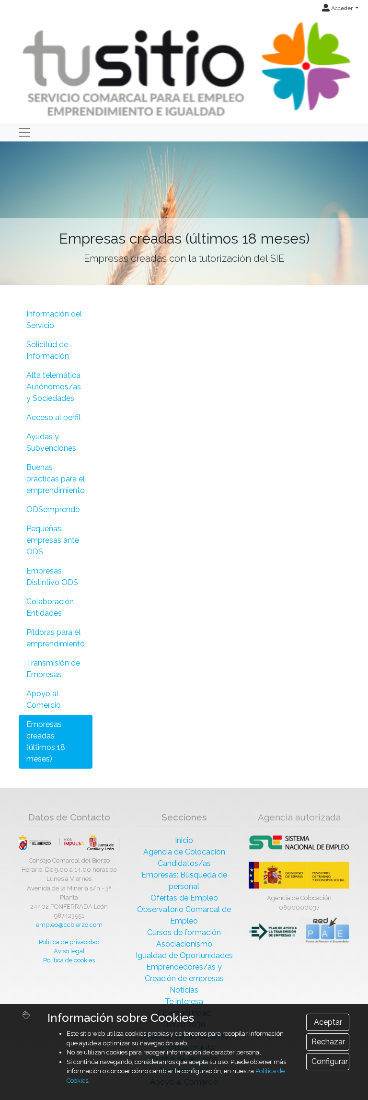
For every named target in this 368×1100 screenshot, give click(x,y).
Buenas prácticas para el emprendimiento (55, 479)
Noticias (184, 990)
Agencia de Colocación (184, 851)
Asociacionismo (184, 943)
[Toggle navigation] (24, 132)
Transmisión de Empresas (53, 668)
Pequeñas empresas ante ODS (52, 540)
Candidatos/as (184, 863)
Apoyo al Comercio (43, 699)
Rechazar (328, 1041)
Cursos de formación (184, 932)
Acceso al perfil (53, 417)
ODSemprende (53, 509)
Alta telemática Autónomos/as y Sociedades (53, 387)
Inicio (184, 840)
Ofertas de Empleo (184, 897)
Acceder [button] (342, 8)
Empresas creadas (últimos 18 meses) (45, 741)
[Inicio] (185, 69)
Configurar (329, 1061)
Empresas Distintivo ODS (52, 576)
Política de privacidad (69, 942)
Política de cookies (69, 960)
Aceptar (328, 1022)
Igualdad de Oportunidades (184, 955)
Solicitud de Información (47, 350)
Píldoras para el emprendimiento (55, 638)
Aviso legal (69, 951)
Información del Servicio (54, 319)
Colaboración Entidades (50, 607)
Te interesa (184, 1001)
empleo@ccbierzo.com (69, 924)
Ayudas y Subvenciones (51, 442)
